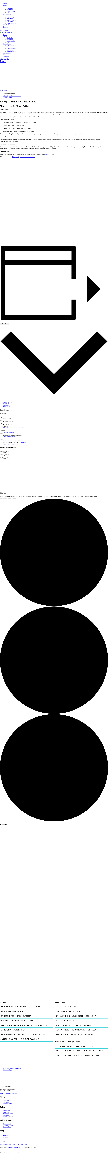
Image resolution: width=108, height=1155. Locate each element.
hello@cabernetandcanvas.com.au (9, 1093)
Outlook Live (7, 406)
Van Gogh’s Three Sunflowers (12, 96)
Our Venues (10, 39)
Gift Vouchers (7, 1134)
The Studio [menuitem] (10, 8)
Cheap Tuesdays (7, 427)
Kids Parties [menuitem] (10, 21)
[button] (26, 1007)
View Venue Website (9, 444)
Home (5, 35)
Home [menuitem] (5, 3)
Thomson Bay (7, 97)
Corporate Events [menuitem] (11, 20)
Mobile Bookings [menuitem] (11, 23)
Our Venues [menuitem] (10, 9)
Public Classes (7, 53)
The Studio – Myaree (9, 441)
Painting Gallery (11, 41)
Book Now (3, 62)
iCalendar (6, 403)
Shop (4, 54)
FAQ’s (8, 42)
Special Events (7, 1124)
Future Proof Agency (15, 1147)
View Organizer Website (9, 436)
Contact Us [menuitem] (6, 27)
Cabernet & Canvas (8, 432)
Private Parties (10, 45)
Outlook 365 (6, 405)
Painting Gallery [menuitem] (11, 11)
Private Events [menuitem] (7, 14)
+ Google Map (22, 442)
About (5, 36)
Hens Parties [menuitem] (10, 18)
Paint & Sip (21, 427)
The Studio (10, 38)
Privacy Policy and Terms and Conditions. (23, 157)
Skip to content (4, 30)
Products (5, 1137)
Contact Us (6, 56)
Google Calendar (7, 402)
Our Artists (6, 1102)
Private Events (7, 44)
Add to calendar (4, 323)
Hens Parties (10, 47)
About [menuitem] (5, 5)
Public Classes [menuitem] (7, 24)
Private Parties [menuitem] (10, 17)
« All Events (3, 90)
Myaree (15, 427)
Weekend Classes (8, 1125)
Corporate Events (11, 48)
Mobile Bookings (11, 51)
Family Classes (7, 1127)
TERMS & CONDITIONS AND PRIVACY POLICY (14, 1144)
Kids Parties (10, 50)
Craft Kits (6, 1135)
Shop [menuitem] (4, 26)
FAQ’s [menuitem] (8, 12)
